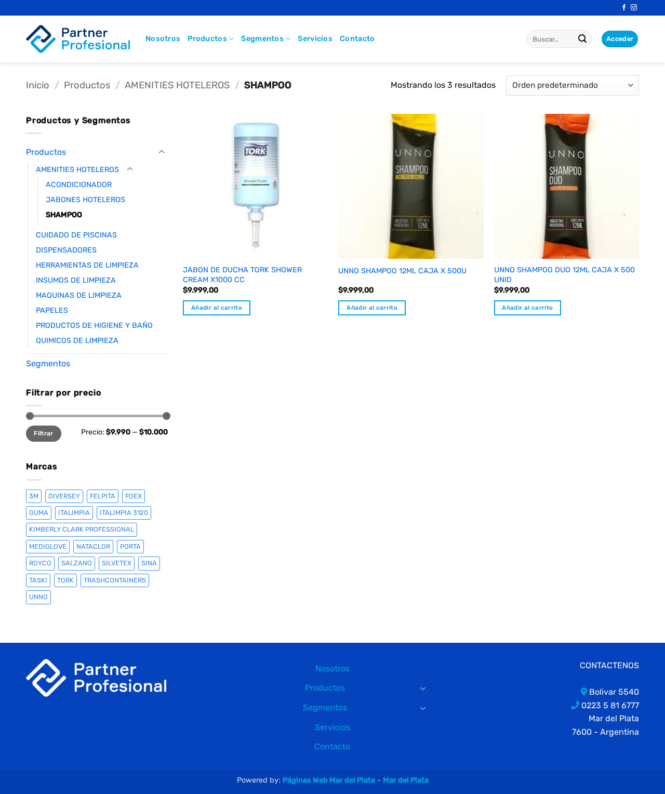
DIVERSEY (64, 496)
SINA (149, 563)
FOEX (133, 496)
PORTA (130, 546)
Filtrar (44, 433)
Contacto (357, 38)
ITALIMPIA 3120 (124, 513)
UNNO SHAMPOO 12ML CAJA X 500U (402, 271)
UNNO (38, 597)
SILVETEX (116, 563)
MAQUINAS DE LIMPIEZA (79, 295)
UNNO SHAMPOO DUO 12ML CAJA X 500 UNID (564, 275)
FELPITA (102, 496)
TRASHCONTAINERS (115, 580)
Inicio (37, 85)
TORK (65, 580)
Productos (207, 38)
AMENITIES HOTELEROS (177, 85)
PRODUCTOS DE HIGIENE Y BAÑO (94, 325)
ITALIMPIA (74, 513)
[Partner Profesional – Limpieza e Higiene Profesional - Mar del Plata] (78, 39)
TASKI (38, 580)
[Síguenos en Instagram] (634, 7)
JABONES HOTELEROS (85, 199)
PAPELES (52, 310)
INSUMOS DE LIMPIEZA (76, 280)
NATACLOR (93, 546)
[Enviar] (582, 39)
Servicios (315, 38)
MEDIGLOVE (47, 546)
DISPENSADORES (66, 250)
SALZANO (76, 563)
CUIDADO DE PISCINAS (76, 235)
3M (33, 496)
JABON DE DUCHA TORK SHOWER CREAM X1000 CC (242, 275)
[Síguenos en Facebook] (624, 7)
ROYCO (40, 563)
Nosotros (162, 38)
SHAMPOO (64, 214)
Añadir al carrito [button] (216, 307)
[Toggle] (161, 152)
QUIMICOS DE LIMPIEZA (77, 340)
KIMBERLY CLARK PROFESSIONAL (81, 529)
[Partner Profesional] (96, 677)
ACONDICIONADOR (79, 184)
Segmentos (262, 38)
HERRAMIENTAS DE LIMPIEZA (87, 265)
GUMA (38, 513)
